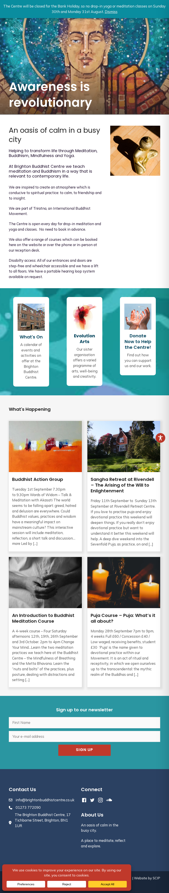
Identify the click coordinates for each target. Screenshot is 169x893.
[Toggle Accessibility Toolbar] (160, 438)
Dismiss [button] (111, 11)
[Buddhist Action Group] (45, 486)
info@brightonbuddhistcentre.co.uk (45, 800)
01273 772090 (28, 807)
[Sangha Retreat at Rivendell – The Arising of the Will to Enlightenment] (123, 486)
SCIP (156, 878)
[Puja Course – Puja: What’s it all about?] (123, 622)
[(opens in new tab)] (84, 316)
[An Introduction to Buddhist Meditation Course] (45, 622)
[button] (84, 750)
